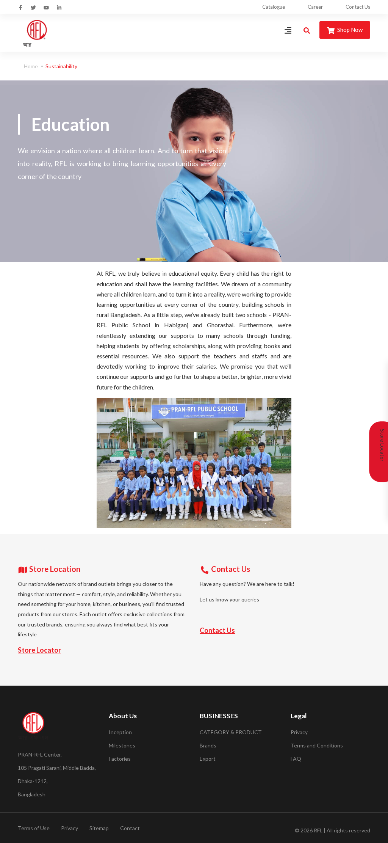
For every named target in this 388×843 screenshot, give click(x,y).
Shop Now (349, 29)
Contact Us (358, 7)
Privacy (299, 732)
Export (208, 758)
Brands (208, 745)
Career (315, 7)
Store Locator (39, 650)
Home (31, 66)
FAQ (296, 758)
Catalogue (273, 7)
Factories (120, 758)
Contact (130, 828)
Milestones (122, 745)
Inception (120, 732)
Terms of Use (34, 828)
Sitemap (99, 828)
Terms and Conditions (317, 745)
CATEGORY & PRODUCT (231, 732)
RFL (318, 830)
